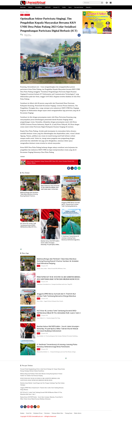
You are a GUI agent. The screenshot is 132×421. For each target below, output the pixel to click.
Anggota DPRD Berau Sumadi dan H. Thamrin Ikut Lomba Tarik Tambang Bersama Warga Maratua (71, 204)
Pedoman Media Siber (57, 413)
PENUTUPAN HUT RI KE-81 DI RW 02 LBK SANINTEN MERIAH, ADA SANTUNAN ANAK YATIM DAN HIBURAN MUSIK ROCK (50, 187)
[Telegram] (75, 168)
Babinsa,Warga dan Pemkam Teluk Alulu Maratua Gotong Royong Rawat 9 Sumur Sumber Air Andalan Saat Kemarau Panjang (29, 194)
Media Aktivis (77, 413)
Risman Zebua (27, 34)
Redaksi (22, 413)
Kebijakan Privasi (37, 413)
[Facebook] (68, 168)
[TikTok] (35, 406)
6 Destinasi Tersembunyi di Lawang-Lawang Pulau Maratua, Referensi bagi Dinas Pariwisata (71, 238)
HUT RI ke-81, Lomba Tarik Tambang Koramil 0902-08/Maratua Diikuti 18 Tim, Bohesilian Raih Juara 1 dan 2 (29, 225)
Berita (22, 14)
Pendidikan (27, 14)
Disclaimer (47, 413)
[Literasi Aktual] (32, 2)
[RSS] (38, 406)
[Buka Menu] (111, 3)
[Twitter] (72, 168)
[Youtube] (31, 406)
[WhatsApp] (79, 168)
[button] (102, 2)
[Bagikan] (79, 35)
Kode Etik (28, 413)
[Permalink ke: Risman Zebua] (22, 35)
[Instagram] (28, 406)
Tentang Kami (68, 413)
